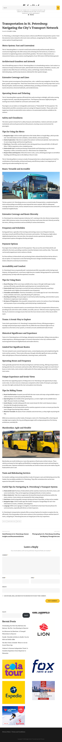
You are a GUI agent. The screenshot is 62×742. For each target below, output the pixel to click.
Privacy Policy (6, 732)
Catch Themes (41, 739)
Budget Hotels (29, 739)
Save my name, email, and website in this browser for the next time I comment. (25, 596)
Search (4, 612)
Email (33, 577)
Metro (19, 521)
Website (4, 586)
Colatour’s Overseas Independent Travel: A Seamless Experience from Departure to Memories (15, 651)
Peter (15, 31)
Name (4, 577)
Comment (5, 555)
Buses (4, 521)
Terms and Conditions (18, 732)
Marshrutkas (12, 521)
